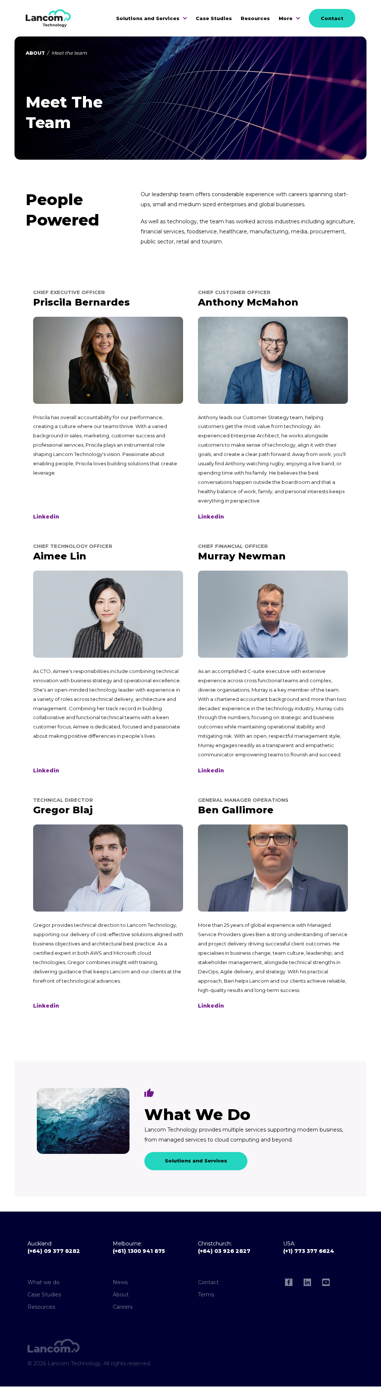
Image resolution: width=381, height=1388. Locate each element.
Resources (255, 18)
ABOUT (35, 53)
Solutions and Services (147, 18)
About (121, 1294)
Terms (206, 1294)
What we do (44, 1282)
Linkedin (46, 516)
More (285, 18)
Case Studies (214, 18)
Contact (332, 18)
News (120, 1282)
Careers (122, 1307)
